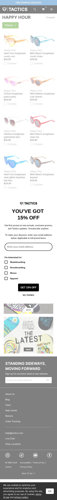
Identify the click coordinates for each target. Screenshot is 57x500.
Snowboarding (17, 267)
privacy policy (21, 497)
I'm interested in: (13, 257)
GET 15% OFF (28, 287)
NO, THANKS (28, 295)
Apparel (14, 278)
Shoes (13, 273)
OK (50, 491)
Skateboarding (17, 262)
